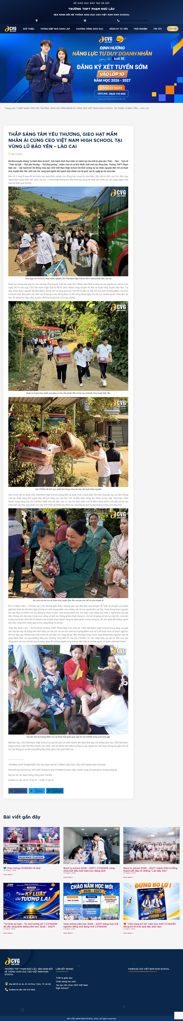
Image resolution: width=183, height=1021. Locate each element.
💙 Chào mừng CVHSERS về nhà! (22, 867)
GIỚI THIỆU (28, 28)
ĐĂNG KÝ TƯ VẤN (118, 28)
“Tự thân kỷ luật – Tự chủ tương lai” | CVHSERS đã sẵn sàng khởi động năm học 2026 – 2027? (30, 925)
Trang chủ (10, 108)
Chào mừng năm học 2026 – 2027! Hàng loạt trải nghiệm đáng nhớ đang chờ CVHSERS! (90, 925)
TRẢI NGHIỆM (140, 28)
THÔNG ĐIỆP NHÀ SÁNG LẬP (55, 28)
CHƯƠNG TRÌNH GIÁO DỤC (89, 28)
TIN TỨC (157, 28)
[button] (17, 791)
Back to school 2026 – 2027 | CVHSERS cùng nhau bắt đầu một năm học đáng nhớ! (89, 869)
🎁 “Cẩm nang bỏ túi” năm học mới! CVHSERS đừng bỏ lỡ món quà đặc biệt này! (149, 925)
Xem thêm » (8, 874)
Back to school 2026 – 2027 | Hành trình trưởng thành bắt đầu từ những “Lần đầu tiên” (150, 869)
